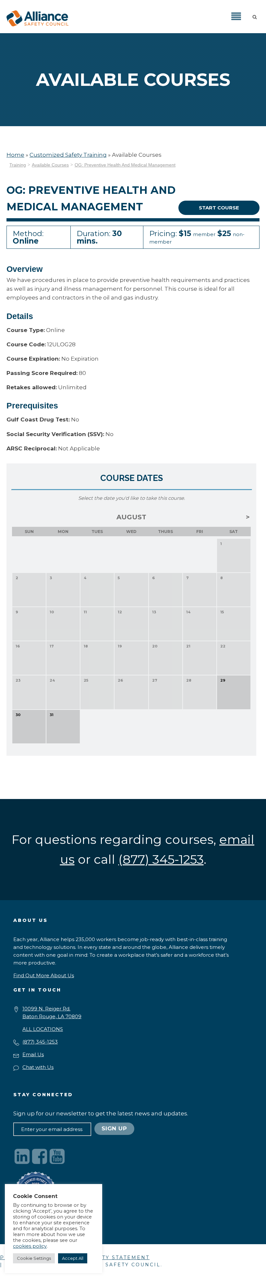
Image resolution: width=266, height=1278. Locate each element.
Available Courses (50, 164)
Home (15, 155)
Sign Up (114, 1128)
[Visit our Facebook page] (39, 1156)
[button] (256, 16)
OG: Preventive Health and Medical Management (125, 164)
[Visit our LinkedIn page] (22, 1156)
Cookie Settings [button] (34, 1258)
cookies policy (30, 1246)
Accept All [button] (72, 1258)
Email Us (33, 1054)
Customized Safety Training (68, 155)
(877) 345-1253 (40, 1042)
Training (17, 164)
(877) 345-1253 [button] (161, 859)
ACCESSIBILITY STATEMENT (105, 1257)
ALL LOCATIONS (42, 1029)
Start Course (219, 208)
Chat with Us (38, 1067)
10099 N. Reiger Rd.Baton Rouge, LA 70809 (51, 1012)
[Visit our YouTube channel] (57, 1156)
